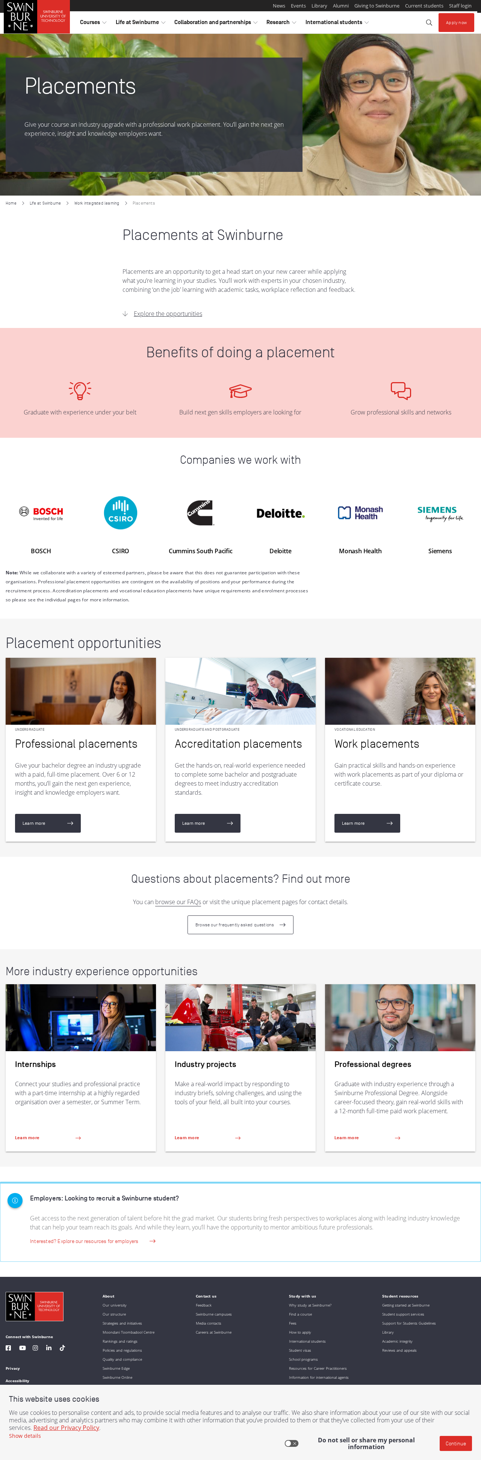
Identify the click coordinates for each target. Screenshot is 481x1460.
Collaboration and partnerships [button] (215, 24)
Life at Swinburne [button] (140, 24)
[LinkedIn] (48, 1349)
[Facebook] (8, 1349)
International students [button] (337, 24)
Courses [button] (93, 24)
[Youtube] (22, 1349)
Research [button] (281, 24)
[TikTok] (62, 1349)
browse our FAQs (178, 902)
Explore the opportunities (168, 314)
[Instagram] (35, 1349)
